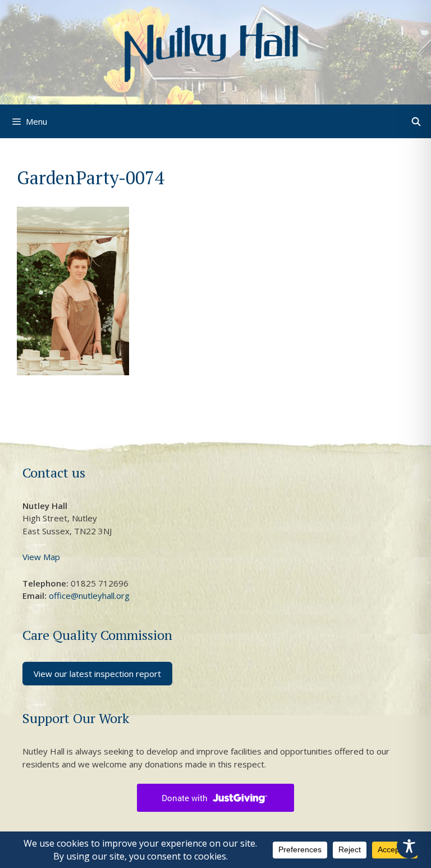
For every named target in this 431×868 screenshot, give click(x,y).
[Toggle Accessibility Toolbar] (409, 846)
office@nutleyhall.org (89, 595)
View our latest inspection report (97, 673)
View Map (41, 556)
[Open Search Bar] (416, 121)
